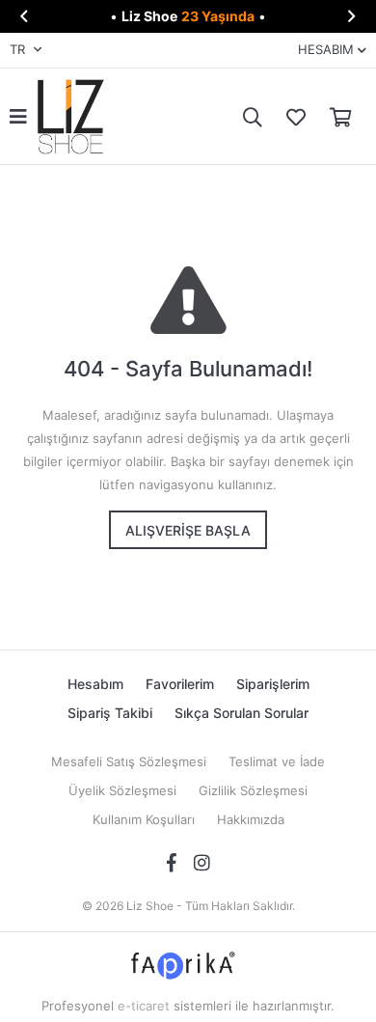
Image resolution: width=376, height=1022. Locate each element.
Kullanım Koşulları (144, 819)
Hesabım (95, 684)
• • (188, 16)
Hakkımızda (250, 819)
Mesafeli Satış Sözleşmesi (128, 761)
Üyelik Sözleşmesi (122, 790)
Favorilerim (291, 116)
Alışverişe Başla (188, 530)
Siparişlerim (272, 684)
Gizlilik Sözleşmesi (253, 790)
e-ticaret (144, 1005)
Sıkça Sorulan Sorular (242, 712)
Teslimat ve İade (276, 761)
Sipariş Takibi (109, 712)
